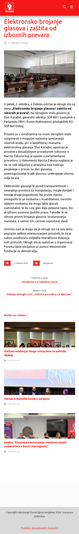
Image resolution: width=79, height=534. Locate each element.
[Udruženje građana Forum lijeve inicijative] (13, 7)
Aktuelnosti (48, 263)
